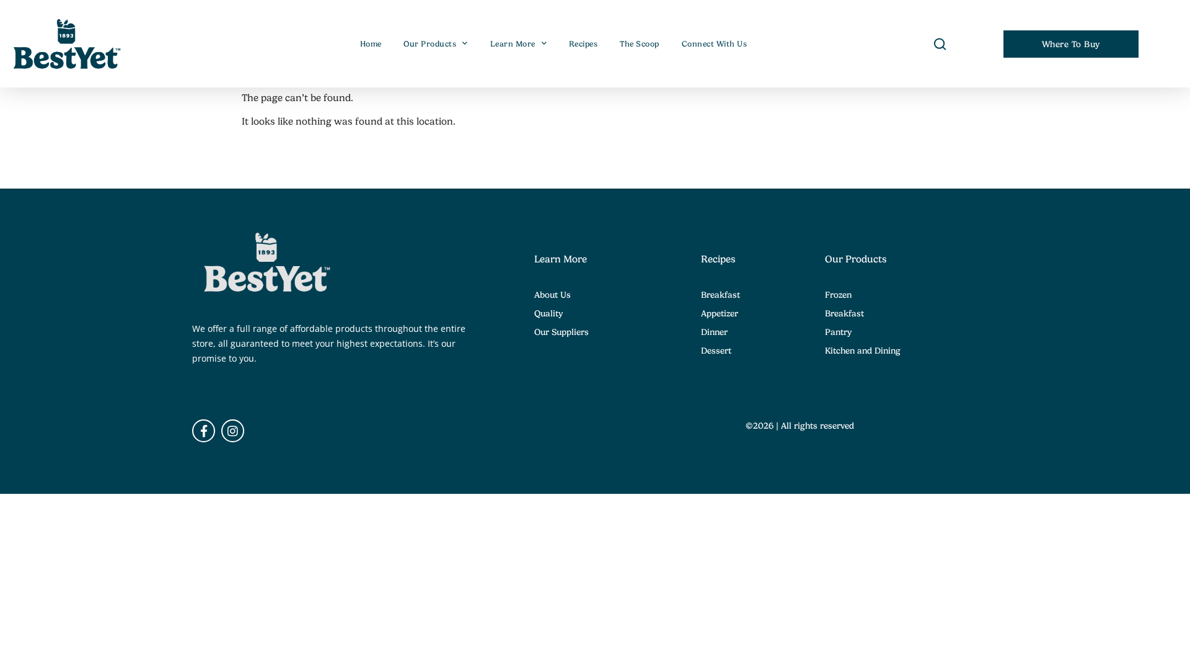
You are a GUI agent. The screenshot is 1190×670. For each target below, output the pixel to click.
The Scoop (639, 44)
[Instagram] (232, 430)
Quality (548, 313)
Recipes (583, 44)
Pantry (838, 332)
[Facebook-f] (203, 430)
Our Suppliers (561, 332)
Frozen (838, 295)
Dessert (716, 350)
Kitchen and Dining (863, 350)
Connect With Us (714, 44)
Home (371, 44)
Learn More (513, 44)
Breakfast (720, 295)
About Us (552, 295)
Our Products (429, 44)
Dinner (714, 332)
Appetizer (719, 313)
